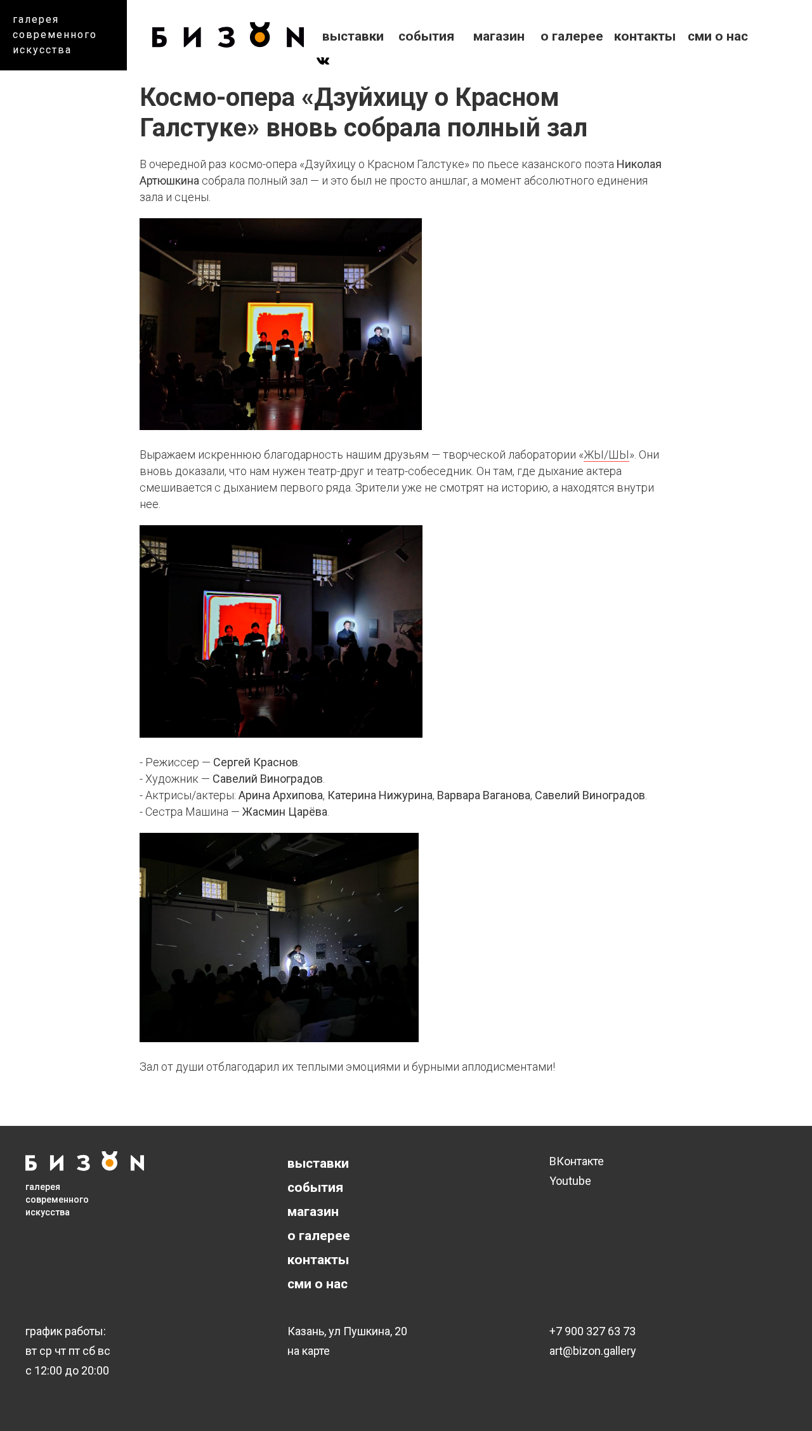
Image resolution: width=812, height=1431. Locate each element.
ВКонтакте (576, 1161)
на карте (308, 1350)
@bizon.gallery (599, 1350)
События (426, 36)
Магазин (499, 36)
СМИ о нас (718, 36)
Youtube (570, 1180)
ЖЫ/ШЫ (606, 454)
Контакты (645, 36)
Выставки (353, 36)
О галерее (571, 36)
